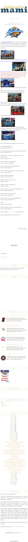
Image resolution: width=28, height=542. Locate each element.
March (14, 478)
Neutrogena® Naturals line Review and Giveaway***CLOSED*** (15, 344)
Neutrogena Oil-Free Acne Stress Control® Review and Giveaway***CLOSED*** (15, 325)
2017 (13, 421)
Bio (16, 18)
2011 (13, 430)
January (14, 481)
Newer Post (24, 258)
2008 (13, 484)
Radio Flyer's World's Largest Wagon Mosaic (14, 441)
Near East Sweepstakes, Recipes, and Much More (14, 460)
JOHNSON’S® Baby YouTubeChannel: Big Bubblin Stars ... (14, 453)
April (14, 477)
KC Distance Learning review (14, 472)
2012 (13, 428)
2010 (13, 431)
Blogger (20, 532)
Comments (4, 405)
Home (12, 18)
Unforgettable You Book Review (14, 444)
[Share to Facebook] (15, 245)
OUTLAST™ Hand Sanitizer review (15, 443)
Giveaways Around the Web (14, 449)
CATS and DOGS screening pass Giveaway (14, 459)
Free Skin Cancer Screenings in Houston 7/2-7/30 (14, 446)
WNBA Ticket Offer (15, 456)
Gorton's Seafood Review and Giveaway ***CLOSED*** (15, 450)
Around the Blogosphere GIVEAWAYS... (15, 463)
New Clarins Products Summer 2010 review (14, 469)
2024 (13, 415)
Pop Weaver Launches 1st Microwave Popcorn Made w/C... (14, 466)
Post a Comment (4, 256)
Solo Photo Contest (14, 458)
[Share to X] (14, 245)
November (14, 434)
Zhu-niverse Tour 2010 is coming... (15, 468)
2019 (13, 418)
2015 (13, 424)
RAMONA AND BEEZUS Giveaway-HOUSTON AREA (15, 462)
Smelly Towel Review (14, 471)
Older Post (3, 258)
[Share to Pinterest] (16, 245)
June (14, 474)
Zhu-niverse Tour (12, 211)
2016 (13, 423)
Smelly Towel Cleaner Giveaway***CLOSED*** (14, 452)
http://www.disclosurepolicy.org (18, 526)
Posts (3, 402)
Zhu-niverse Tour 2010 (6, 42)
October (13, 436)
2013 (13, 427)
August (14, 439)
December (14, 433)
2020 (13, 417)
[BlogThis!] (12, 245)
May (14, 475)
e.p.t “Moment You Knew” (15, 455)
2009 (13, 482)
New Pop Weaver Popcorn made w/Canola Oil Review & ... (14, 465)
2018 (13, 420)
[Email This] (11, 245)
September (14, 437)
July (14, 440)
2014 (13, 425)
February (14, 479)
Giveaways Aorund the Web (14, 447)
